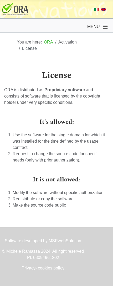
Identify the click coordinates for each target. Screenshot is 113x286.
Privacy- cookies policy (43, 268)
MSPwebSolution (64, 241)
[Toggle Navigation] (105, 26)
